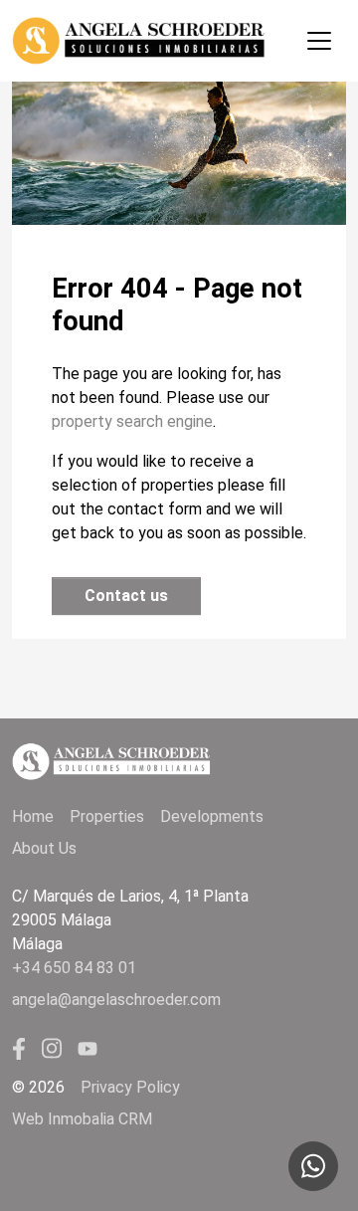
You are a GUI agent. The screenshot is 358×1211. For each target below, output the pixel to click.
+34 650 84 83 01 (74, 967)
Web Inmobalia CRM (82, 1119)
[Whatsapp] (313, 1166)
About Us (44, 848)
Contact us (126, 595)
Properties (107, 816)
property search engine (132, 421)
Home (33, 816)
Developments (212, 816)
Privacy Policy (130, 1087)
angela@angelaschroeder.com (116, 999)
